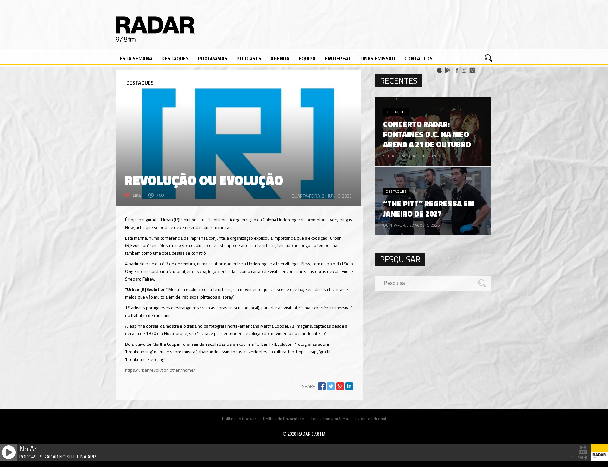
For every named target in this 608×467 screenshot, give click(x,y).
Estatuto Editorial (370, 418)
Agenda (279, 58)
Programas (212, 58)
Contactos (418, 58)
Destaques (175, 58)
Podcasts (249, 58)
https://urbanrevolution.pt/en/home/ (160, 370)
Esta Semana (136, 58)
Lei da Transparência (329, 418)
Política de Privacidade (283, 418)
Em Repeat (338, 58)
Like (137, 195)
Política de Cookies (239, 418)
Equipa (307, 58)
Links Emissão (377, 58)
